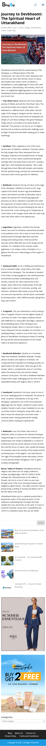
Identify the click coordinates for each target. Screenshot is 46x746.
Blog (10, 733)
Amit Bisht (7, 27)
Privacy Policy (10, 736)
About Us (19, 733)
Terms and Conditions (29, 736)
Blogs (27, 27)
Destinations (36, 27)
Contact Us (30, 733)
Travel (3, 30)
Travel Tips (11, 30)
